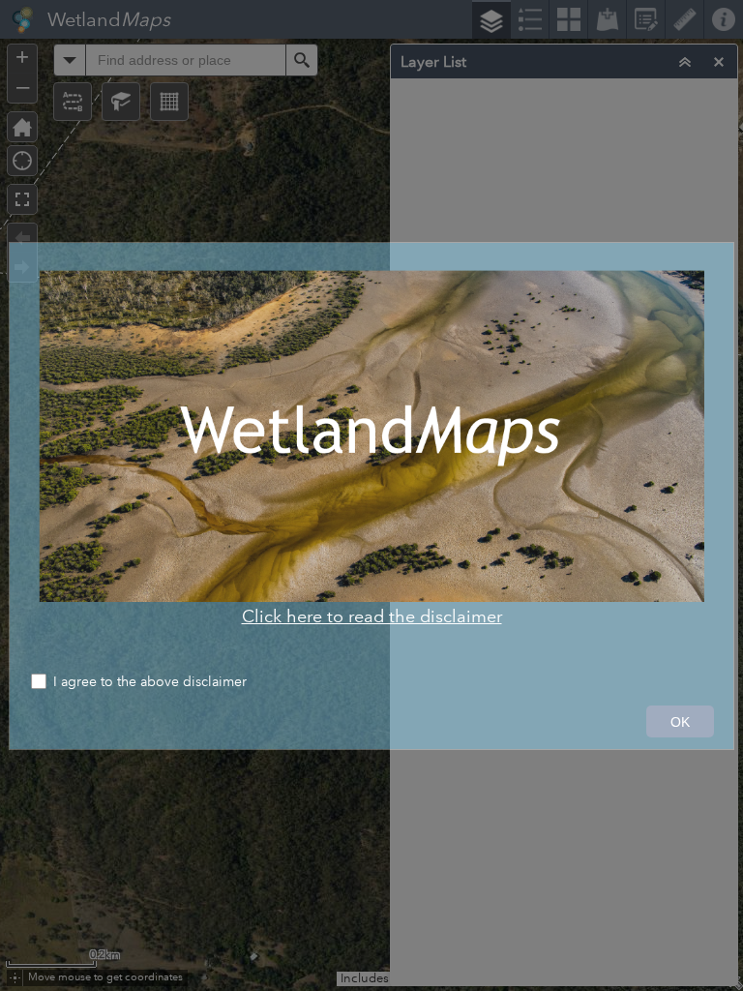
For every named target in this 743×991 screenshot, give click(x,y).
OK (680, 722)
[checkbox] (371, 684)
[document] (371, 448)
